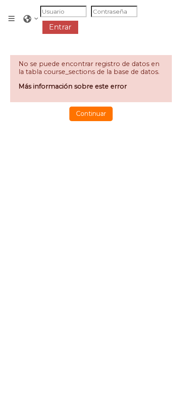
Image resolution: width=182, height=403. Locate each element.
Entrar (60, 27)
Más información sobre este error (73, 86)
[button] (30, 19)
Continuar (91, 113)
